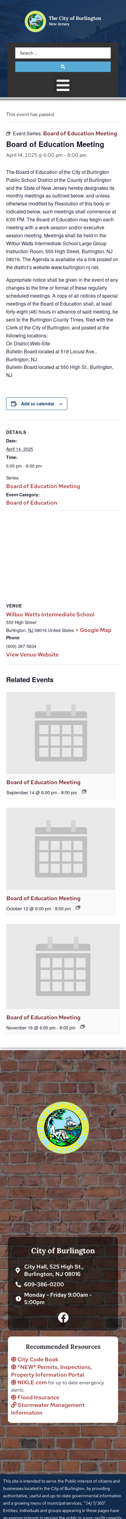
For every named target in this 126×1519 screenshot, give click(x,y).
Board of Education (31, 502)
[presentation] (60, 733)
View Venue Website (32, 654)
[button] (63, 85)
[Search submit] (63, 67)
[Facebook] (63, 1317)
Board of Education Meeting (43, 486)
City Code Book (37, 1359)
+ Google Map (93, 630)
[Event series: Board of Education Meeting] (84, 791)
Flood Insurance (37, 1397)
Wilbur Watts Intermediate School (50, 614)
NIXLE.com (31, 1382)
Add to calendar (37, 403)
